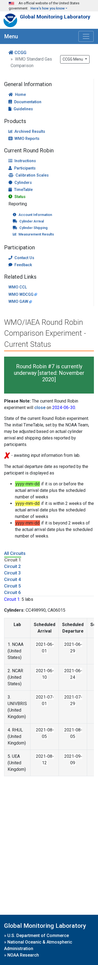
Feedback (23, 265)
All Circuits (15, 553)
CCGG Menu (73, 59)
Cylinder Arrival (31, 221)
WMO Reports (26, 138)
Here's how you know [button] (47, 8)
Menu (11, 36)
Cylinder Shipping (33, 228)
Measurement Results (36, 234)
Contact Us (24, 258)
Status (20, 196)
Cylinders (23, 182)
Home (20, 94)
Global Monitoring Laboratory (55, 17)
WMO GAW (18, 301)
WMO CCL (17, 287)
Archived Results (29, 131)
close (39, 407)
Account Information (35, 215)
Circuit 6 (12, 592)
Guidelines (23, 109)
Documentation (27, 102)
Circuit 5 (12, 586)
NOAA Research (23, 955)
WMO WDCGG (20, 294)
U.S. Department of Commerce (38, 935)
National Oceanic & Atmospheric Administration (38, 945)
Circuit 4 (12, 579)
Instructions (25, 161)
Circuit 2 (12, 566)
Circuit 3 (12, 573)
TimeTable (23, 189)
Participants (25, 168)
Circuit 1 (12, 559)
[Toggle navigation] (86, 36)
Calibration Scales (32, 175)
